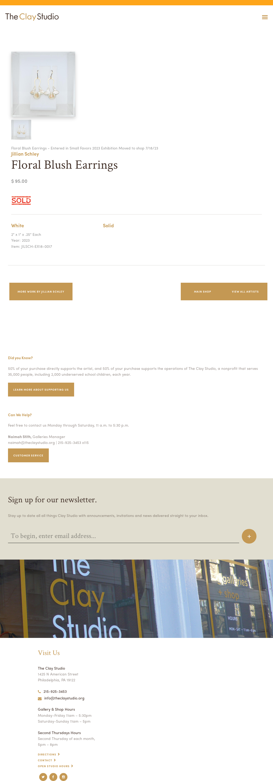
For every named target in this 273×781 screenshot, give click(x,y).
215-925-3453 (55, 691)
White (17, 225)
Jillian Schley (25, 153)
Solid (108, 225)
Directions (47, 754)
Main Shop (202, 291)
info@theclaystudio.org (64, 698)
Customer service (28, 455)
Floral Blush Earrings (11, 30)
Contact (45, 760)
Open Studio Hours (54, 766)
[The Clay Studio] (31, 17)
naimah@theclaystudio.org (31, 442)
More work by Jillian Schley (41, 291)
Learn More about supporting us (41, 389)
